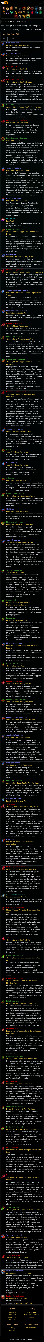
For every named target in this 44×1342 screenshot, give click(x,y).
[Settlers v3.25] (8, 8)
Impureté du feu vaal (14, 681)
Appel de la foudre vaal (15, 735)
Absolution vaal (12, 1147)
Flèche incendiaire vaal (15, 493)
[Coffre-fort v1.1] (20, 16)
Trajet (8, 295)
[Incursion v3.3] (20, 12)
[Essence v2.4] (36, 12)
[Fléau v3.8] (4, 12)
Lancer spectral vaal (14, 663)
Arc (31, 339)
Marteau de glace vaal (14, 270)
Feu (28, 45)
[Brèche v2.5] (32, 12)
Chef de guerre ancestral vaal (17, 867)
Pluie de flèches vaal (14, 336)
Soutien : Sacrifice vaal (14, 1271)
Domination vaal (12, 1175)
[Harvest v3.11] (36, 8)
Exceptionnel (11, 1273)
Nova (26, 56)
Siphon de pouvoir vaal (15, 429)
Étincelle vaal (11, 254)
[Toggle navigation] (40, 3)
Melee (20, 69)
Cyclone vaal (11, 600)
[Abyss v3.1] (28, 12)
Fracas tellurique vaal (14, 79)
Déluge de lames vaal (14, 1056)
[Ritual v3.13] (28, 8)
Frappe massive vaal (14, 323)
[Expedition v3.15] (20, 8)
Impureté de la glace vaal (16, 699)
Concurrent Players (31, 1315)
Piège (8, 524)
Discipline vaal (11, 462)
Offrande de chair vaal (14, 798)
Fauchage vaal (11, 1081)
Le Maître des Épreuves (25, 1303)
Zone (20, 45)
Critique (9, 431)
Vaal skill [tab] (38, 30)
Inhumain (32, 1317)
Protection (24, 123)
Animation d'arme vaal (15, 1106)
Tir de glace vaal (12, 1207)
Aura (8, 452)
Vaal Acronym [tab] (22, 21)
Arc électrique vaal (13, 540)
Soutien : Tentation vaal (15, 1296)
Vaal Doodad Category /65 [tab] (11, 30)
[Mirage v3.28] (4, 8)
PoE (4, 2)
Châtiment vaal (12, 1028)
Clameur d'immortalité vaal (16, 120)
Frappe (21, 107)
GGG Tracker (32, 1312)
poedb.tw (12, 1312)
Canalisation (22, 605)
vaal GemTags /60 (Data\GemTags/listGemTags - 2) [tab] (20, 25)
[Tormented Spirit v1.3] (40, 12)
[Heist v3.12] (32, 8)
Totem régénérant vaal (15, 1255)
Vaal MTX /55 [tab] (28, 30)
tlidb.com (12, 1315)
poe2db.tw (12, 1317)
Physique (38, 107)
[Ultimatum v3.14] (24, 8)
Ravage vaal (10, 618)
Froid (21, 56)
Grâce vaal (10, 478)
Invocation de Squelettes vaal (17, 310)
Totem (15, 869)
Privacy (12, 1328)
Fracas (30, 82)
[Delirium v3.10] (40, 8)
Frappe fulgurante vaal (15, 229)
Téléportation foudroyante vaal (18, 290)
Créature (13, 313)
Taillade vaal (11, 937)
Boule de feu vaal (12, 43)
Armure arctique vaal (14, 570)
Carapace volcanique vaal (16, 392)
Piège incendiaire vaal (14, 522)
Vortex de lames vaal (14, 781)
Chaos (12, 842)
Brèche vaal (10, 218)
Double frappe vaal (13, 105)
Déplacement (30, 231)
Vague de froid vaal (13, 168)
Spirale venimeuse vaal (15, 1001)
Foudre (31, 257)
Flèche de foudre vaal (14, 1127)
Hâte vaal (9, 449)
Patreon (12, 1330)
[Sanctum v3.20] (12, 8)
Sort (16, 45)
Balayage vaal (11, 66)
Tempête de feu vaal (14, 1235)
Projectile (10, 45)
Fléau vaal (10, 839)
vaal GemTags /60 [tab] (8, 21)
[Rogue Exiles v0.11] (28, 16)
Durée (27, 107)
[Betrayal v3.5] (12, 12)
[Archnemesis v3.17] (16, 8)
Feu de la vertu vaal (13, 198)
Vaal (24, 45)
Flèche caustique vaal (14, 955)
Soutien (24, 1273)
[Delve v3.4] (16, 12)
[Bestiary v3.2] (24, 12)
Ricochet (13, 542)
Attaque (9, 69)
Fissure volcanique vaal (15, 907)
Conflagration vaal (13, 763)
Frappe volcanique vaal (15, 978)
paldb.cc (12, 1320)
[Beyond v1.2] (16, 16)
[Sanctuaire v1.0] (24, 16)
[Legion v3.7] (8, 12)
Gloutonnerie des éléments (16, 894)
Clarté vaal (10, 509)
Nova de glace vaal (13, 53)
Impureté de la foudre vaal (16, 717)
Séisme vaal (10, 804)
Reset (4, 39)
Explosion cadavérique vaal (16, 138)
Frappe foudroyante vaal (15, 359)
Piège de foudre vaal (14, 643)
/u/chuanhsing (31, 1328)
